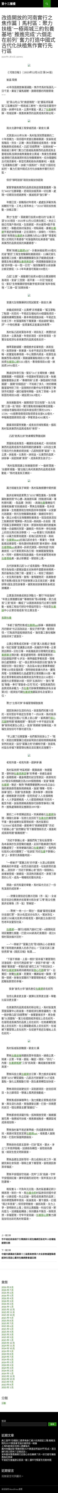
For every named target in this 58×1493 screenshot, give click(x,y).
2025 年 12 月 (8, 1309)
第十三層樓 (8, 3)
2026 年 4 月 (7, 1298)
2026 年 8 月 (7, 1287)
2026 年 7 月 (7, 1290)
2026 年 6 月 (7, 1292)
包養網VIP (23, 250)
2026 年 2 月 (7, 1304)
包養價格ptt (8, 547)
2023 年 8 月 (7, 1384)
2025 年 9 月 (7, 1317)
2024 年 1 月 (7, 1373)
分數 (4, 1403)
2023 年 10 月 (8, 1379)
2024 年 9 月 (7, 1351)
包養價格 (6, 558)
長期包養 (6, 617)
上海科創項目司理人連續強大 (16, 1446)
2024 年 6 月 (7, 1359)
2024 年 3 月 (7, 1368)
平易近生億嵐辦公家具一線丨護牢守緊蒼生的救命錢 (26, 1460)
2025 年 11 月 (8, 1312)
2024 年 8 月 (7, 1354)
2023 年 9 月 (7, 1381)
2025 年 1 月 (7, 1340)
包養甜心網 (12, 361)
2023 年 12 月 (8, 1376)
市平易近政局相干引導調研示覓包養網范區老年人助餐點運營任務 (29, 1239)
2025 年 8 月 (7, 1320)
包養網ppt (32, 625)
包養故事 (16, 1055)
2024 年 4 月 (7, 1365)
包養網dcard (13, 539)
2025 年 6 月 (7, 1326)
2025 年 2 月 (7, 1337)
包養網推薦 (15, 1062)
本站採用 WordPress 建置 (12, 1489)
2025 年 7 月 (7, 1323)
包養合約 (44, 818)
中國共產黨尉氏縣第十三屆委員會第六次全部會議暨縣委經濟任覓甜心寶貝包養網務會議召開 (29, 1254)
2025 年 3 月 (7, 1334)
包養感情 (28, 691)
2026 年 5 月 (7, 1295)
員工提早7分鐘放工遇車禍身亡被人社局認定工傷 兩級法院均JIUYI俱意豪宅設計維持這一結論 (28, 1441)
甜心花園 (39, 970)
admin (19, 57)
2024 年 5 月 (7, 1362)
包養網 (18, 235)
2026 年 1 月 (7, 1306)
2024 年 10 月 (8, 1348)
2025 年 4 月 (7, 1331)
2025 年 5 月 (7, 1329)
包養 (48, 109)
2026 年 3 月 (7, 1301)
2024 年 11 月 (8, 1345)
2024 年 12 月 (8, 1343)
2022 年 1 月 (7, 1387)
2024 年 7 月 (7, 1356)
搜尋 (4, 1421)
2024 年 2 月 (7, 1370)
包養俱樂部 (25, 261)
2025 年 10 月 (8, 1315)
